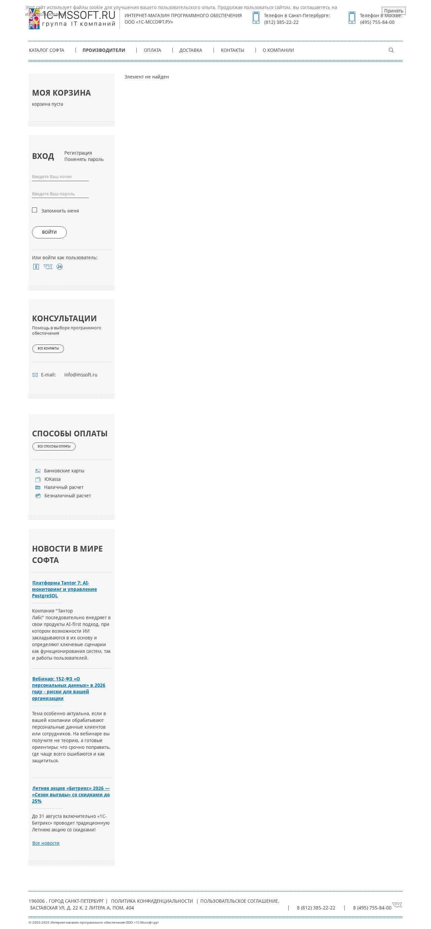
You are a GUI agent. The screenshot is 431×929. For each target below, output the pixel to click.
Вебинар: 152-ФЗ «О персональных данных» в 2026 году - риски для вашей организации (68, 688)
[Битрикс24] (60, 267)
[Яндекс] (36, 267)
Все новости (46, 843)
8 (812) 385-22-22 (316, 907)
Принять (393, 10)
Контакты (232, 50)
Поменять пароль (84, 159)
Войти (49, 232)
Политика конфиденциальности (152, 901)
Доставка (190, 50)
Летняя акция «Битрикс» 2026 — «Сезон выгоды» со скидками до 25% (71, 795)
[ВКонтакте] (48, 267)
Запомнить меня (60, 210)
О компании (278, 50)
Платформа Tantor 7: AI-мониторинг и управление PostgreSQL (64, 589)
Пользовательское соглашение (239, 901)
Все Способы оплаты (54, 446)
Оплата (152, 50)
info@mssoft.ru (80, 374)
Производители (103, 50)
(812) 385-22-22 (281, 22)
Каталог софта (46, 50)
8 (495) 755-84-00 (372, 907)
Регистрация (78, 153)
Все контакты (48, 348)
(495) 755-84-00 (377, 22)
